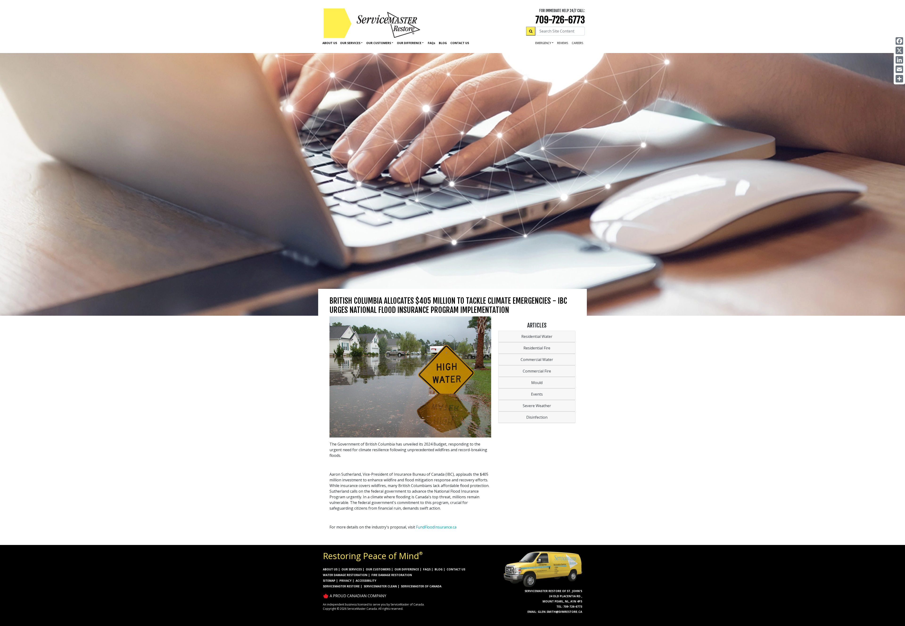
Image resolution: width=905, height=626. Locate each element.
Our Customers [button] (378, 43)
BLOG (439, 569)
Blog (443, 43)
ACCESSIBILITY (366, 581)
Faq (431, 43)
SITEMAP (329, 581)
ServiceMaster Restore (341, 586)
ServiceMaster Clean (380, 586)
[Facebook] (899, 41)
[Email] (899, 69)
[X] (899, 50)
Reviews (562, 43)
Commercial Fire (537, 371)
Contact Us (459, 43)
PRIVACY (345, 581)
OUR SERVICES (351, 569)
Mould (537, 382)
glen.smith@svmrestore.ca (560, 612)
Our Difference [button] (409, 43)
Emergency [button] (543, 43)
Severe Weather (537, 405)
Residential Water (536, 336)
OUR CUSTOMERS (378, 569)
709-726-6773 (560, 19)
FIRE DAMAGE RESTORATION (391, 575)
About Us (329, 43)
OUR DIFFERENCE (407, 569)
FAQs (427, 569)
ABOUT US (330, 569)
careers (577, 43)
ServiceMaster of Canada (421, 586)
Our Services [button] (350, 43)
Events (537, 394)
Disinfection (536, 417)
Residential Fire (536, 348)
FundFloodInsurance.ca (436, 527)
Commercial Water (537, 359)
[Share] (899, 78)
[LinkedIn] (899, 60)
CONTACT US (456, 569)
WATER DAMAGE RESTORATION (345, 575)
